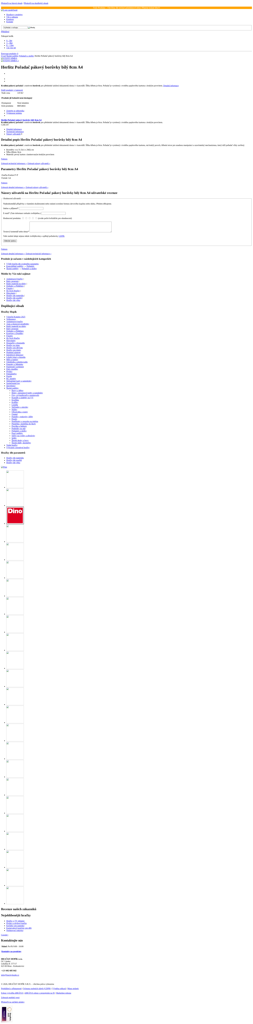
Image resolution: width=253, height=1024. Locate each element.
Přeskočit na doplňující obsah (36, 3)
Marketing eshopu (63, 993)
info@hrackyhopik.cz (10, 975)
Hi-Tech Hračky (13, 291)
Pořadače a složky (26, 56)
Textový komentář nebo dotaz (16, 231)
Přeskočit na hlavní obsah (11, 3)
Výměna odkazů (59, 988)
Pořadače (30, 266)
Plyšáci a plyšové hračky (16, 923)
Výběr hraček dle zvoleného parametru (22, 264)
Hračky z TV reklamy (15, 921)
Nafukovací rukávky (14, 930)
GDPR (61, 236)
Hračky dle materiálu (15, 295)
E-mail (22, 213)
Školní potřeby (12, 56)
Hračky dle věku (13, 300)
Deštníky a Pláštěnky (15, 286)
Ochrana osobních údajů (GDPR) (37, 988)
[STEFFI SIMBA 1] (10, 61)
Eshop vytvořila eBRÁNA (12, 993)
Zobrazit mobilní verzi (10, 997)
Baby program (12, 281)
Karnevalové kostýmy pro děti (18, 928)
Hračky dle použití (14, 298)
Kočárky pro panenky (15, 926)
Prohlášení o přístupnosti (11, 988)
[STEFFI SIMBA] (9, 58)
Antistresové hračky (14, 279)
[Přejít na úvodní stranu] (9, 10)
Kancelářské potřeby (14, 266)
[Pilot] (4, 467)
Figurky (9, 288)
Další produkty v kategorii (12, 90)
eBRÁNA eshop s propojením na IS (40, 993)
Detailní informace (171, 86)
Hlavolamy (11, 293)
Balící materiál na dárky (16, 284)
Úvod (3, 56)
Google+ (4, 935)
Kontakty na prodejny (11, 951)
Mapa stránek (73, 988)
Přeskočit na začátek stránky (13, 1002)
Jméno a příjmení (10, 208)
